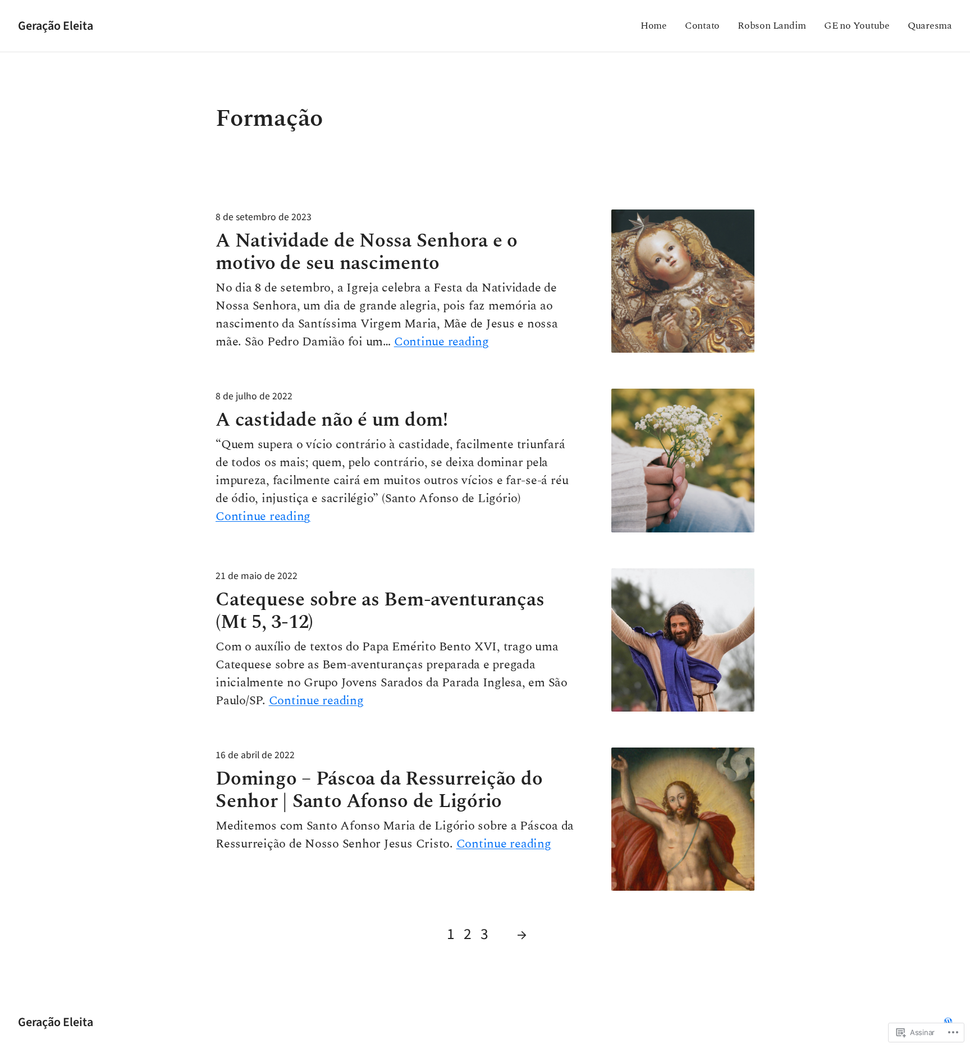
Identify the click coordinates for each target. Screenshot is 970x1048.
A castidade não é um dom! (332, 420)
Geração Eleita (55, 26)
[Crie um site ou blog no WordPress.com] (948, 1021)
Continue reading (441, 342)
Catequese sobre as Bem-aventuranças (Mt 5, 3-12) (380, 611)
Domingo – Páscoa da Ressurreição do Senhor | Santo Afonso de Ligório (379, 790)
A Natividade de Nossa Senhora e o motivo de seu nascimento (367, 252)
